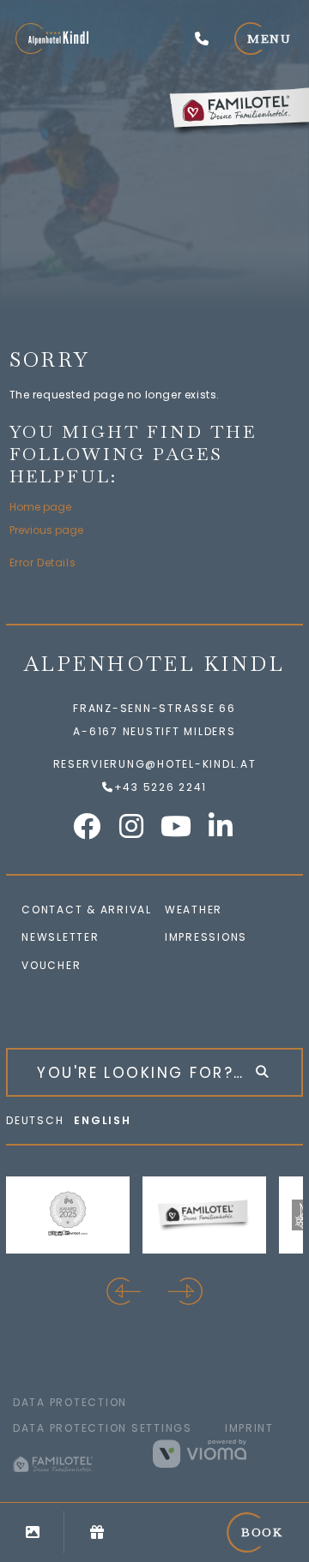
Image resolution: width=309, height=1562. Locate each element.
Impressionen (32, 1532)
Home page (40, 507)
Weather (193, 909)
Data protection (70, 1402)
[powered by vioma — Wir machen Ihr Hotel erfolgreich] (224, 1453)
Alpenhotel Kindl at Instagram (132, 826)
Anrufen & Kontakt (201, 39)
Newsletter (60, 937)
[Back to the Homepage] (52, 38)
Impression (202, 937)
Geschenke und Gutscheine (96, 1532)
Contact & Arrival (86, 909)
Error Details (42, 562)
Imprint (249, 1428)
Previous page (46, 530)
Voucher (51, 965)
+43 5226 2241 (160, 787)
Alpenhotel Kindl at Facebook (87, 826)
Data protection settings (102, 1428)
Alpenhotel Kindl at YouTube (177, 826)
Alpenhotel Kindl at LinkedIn (221, 826)
